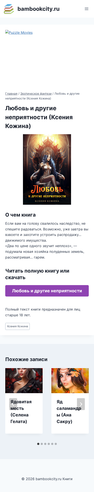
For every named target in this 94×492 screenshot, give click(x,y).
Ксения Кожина (17, 326)
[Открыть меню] (86, 8)
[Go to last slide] (13, 404)
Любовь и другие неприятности (47, 290)
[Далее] (81, 404)
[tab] (38, 444)
